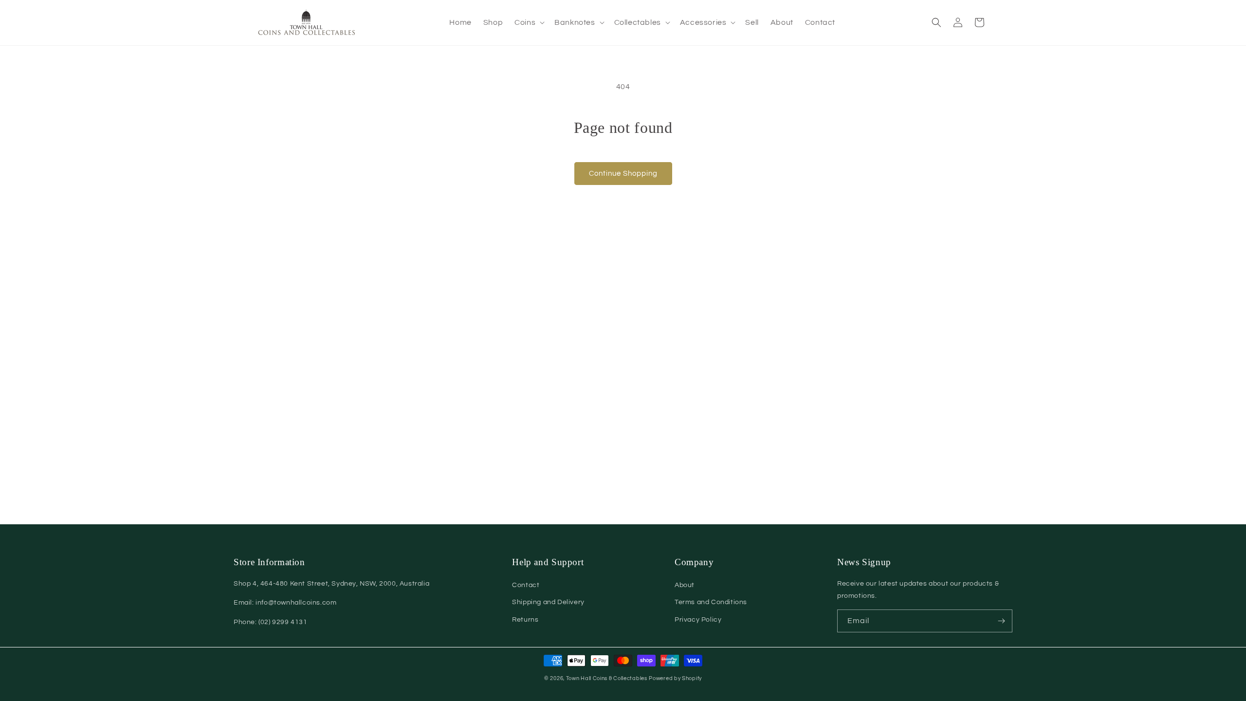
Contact (525, 585)
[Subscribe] (1001, 620)
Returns (525, 619)
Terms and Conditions (711, 602)
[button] (529, 22)
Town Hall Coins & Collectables (606, 678)
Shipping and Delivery (548, 602)
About (685, 585)
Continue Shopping (623, 173)
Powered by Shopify (675, 678)
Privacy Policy (698, 619)
